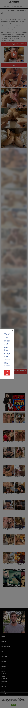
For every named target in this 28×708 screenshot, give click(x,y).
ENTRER (7, 371)
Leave (7, 374)
